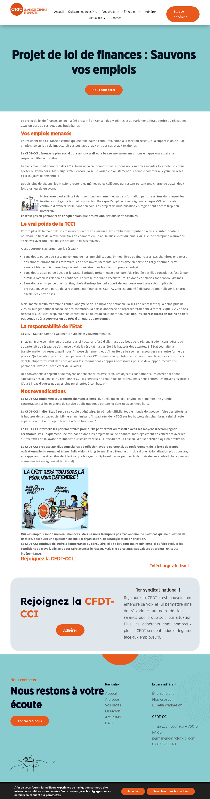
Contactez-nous (30, 721)
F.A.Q (109, 723)
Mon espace (161, 700)
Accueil (59, 11)
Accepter (133, 791)
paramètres (53, 795)
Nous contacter (103, 90)
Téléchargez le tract (169, 566)
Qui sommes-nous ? (81, 11)
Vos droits (108, 11)
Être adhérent (163, 694)
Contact (116, 18)
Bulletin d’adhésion (167, 705)
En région (130, 11)
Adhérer (150, 11)
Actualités (95, 18)
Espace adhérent (180, 14)
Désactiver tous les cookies (171, 791)
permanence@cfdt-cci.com (173, 738)
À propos (112, 700)
